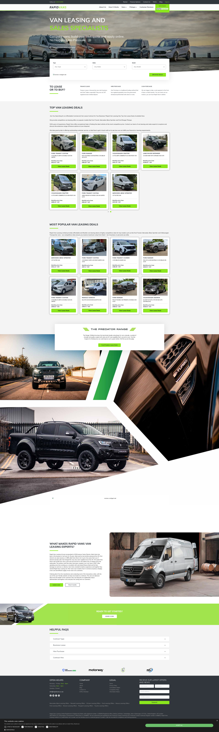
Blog (160, 2)
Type (54, 63)
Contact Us (146, 2)
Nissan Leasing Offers (70, 706)
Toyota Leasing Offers (101, 706)
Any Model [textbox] (137, 67)
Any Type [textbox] (58, 67)
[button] (108, 211)
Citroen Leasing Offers (93, 703)
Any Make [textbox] (97, 67)
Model (134, 63)
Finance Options (135, 2)
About (81, 685)
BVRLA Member (84, 692)
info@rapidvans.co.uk (56, 692)
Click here (55, 47)
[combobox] (70, 67)
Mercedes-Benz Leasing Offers (59, 703)
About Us (102, 7)
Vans (123, 7)
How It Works (114, 7)
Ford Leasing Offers (108, 703)
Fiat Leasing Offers (56, 706)
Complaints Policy (114, 689)
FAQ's (155, 2)
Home (81, 683)
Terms (111, 683)
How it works (72, 585)
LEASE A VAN (109, 616)
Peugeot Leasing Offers (85, 706)
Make (94, 63)
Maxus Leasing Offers (122, 703)
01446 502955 (59, 2)
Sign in (167, 2)
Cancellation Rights (115, 687)
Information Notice (115, 692)
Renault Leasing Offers (77, 703)
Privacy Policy (113, 685)
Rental (125, 2)
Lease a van (56, 585)
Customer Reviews (146, 7)
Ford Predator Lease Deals (109, 345)
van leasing (71, 47)
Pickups (132, 7)
